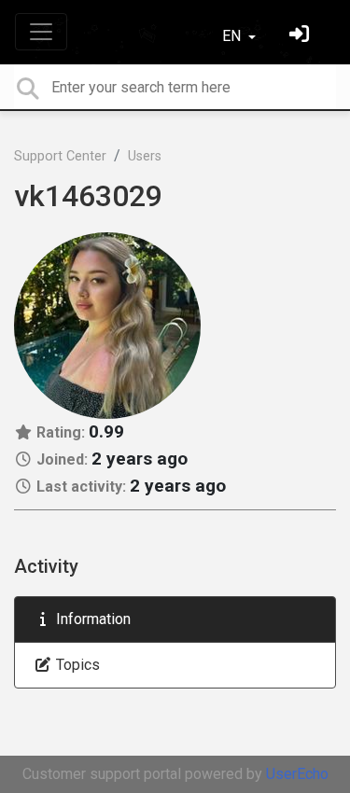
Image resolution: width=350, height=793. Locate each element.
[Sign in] (301, 36)
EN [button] (233, 36)
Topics (76, 665)
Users (144, 156)
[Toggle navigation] (41, 31)
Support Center (60, 156)
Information (91, 619)
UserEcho (297, 774)
